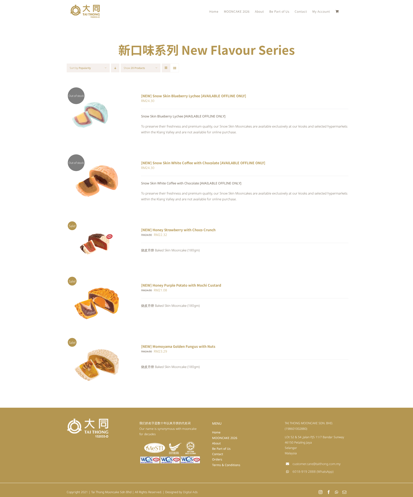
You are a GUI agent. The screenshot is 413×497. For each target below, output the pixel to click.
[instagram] (320, 492)
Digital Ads (190, 492)
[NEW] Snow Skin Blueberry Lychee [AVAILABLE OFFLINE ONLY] (193, 95)
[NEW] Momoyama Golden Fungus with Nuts (178, 346)
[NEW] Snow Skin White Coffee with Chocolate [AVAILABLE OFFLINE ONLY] (203, 162)
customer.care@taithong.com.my (317, 464)
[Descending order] (115, 68)
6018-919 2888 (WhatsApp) (313, 471)
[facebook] (329, 492)
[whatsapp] (336, 492)
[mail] (344, 492)
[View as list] (174, 68)
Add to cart (84, 245)
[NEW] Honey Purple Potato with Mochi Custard (181, 285)
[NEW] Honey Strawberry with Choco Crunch (178, 229)
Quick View (97, 116)
